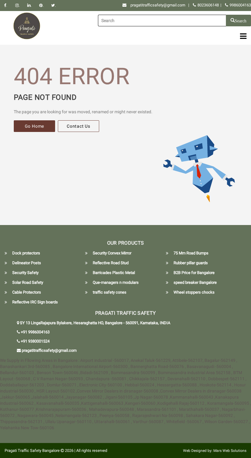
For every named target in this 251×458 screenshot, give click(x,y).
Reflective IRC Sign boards (35, 302)
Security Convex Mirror (112, 253)
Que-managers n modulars (116, 282)
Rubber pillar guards (191, 263)
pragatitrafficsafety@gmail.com (157, 5)
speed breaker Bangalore (195, 282)
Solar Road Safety (27, 282)
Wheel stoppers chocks (194, 292)
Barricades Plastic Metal (114, 272)
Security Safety (25, 272)
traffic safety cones (109, 292)
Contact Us (78, 126)
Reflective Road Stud (111, 263)
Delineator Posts (26, 263)
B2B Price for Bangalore (194, 272)
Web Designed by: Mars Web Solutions (214, 450)
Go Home (34, 126)
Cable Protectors (26, 292)
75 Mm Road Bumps (191, 253)
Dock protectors (26, 253)
